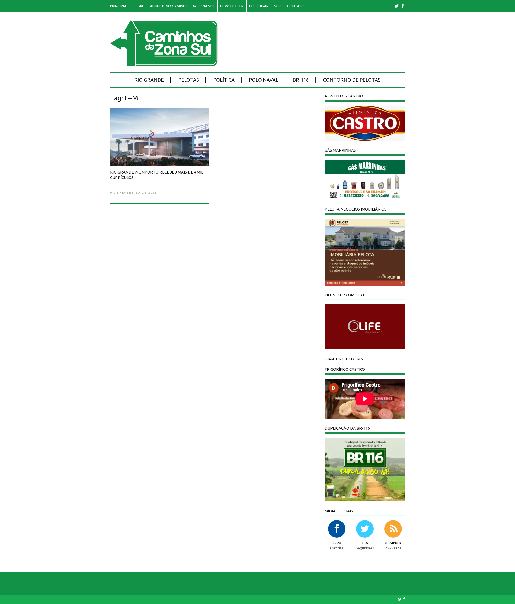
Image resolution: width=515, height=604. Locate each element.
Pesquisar (258, 6)
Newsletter (232, 6)
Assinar (393, 543)
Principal (118, 6)
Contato (295, 6)
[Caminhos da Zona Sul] (164, 63)
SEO (277, 6)
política (224, 79)
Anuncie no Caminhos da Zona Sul (182, 6)
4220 (336, 543)
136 (365, 543)
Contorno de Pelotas (352, 79)
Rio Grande (149, 79)
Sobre (138, 6)
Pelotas (188, 79)
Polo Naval (263, 79)
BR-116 (301, 79)
